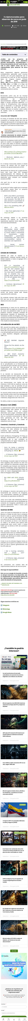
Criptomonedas (15, 583)
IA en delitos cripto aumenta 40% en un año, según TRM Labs (14, 763)
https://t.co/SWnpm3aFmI (18, 152)
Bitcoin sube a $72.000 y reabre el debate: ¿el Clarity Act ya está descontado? (12, 940)
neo (8, 585)
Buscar (8, 1020)
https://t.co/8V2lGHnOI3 (12, 481)
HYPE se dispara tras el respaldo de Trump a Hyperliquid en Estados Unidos (13, 880)
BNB (10, 583)
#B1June (7, 152)
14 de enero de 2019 (10, 560)
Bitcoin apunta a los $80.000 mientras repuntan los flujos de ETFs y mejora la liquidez (14, 704)
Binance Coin (5, 583)
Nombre (3, 1004)
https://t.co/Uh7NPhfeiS (11, 554)
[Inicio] (3, 1019)
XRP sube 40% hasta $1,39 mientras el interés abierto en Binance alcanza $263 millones (13, 734)
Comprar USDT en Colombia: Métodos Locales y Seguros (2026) (14, 821)
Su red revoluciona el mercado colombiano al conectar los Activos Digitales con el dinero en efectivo (13, 674)
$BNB (9, 477)
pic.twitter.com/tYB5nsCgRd (13, 350)
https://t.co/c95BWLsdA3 (16, 349)
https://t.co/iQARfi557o (11, 267)
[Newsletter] (24, 1019)
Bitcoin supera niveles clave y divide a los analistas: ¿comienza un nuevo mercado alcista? (14, 792)
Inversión (4, 585)
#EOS (12, 207)
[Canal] (19, 1019)
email (2, 1010)
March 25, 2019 (9, 159)
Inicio (3, 1020)
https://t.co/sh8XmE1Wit (12, 280)
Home (2, 44)
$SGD (16, 477)
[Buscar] (9, 1019)
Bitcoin (4, 44)
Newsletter (25, 1020)
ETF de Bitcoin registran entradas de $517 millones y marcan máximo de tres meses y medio (13, 910)
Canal (19, 1020)
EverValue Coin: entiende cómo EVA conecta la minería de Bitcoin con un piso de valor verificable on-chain (13, 850)
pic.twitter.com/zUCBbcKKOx (13, 153)
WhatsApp (6, 609)
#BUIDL (16, 451)
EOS (21, 583)
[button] (25, 54)
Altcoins (15, 27)
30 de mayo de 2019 (14, 285)
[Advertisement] (14, 631)
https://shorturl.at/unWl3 (7, 595)
